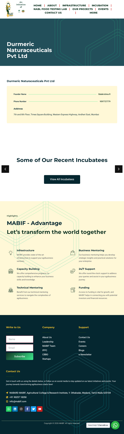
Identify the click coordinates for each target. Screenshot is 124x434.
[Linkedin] (15, 409)
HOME (38, 5)
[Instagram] (21, 409)
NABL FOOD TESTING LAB (50, 9)
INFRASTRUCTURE (74, 5)
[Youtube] (39, 409)
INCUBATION (100, 5)
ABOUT (52, 5)
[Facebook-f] (27, 409)
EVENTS (103, 9)
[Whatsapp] (8, 409)
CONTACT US (53, 12)
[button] (118, 169)
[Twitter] (33, 409)
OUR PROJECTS (82, 9)
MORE (94, 12)
